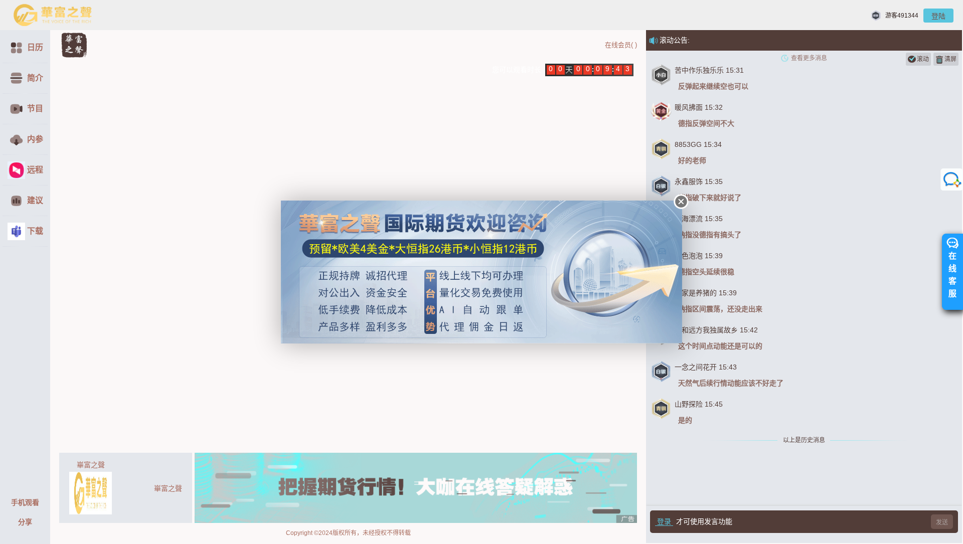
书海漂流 (689, 219)
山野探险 (689, 404)
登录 (664, 521)
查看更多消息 (809, 58)
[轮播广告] (416, 488)
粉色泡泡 (689, 256)
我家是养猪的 (696, 293)
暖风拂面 (689, 107)
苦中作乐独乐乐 (699, 70)
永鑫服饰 (689, 181)
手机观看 (25, 502)
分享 (25, 522)
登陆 (938, 16)
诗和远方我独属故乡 (706, 330)
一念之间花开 (696, 367)
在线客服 (952, 275)
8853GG (688, 144)
